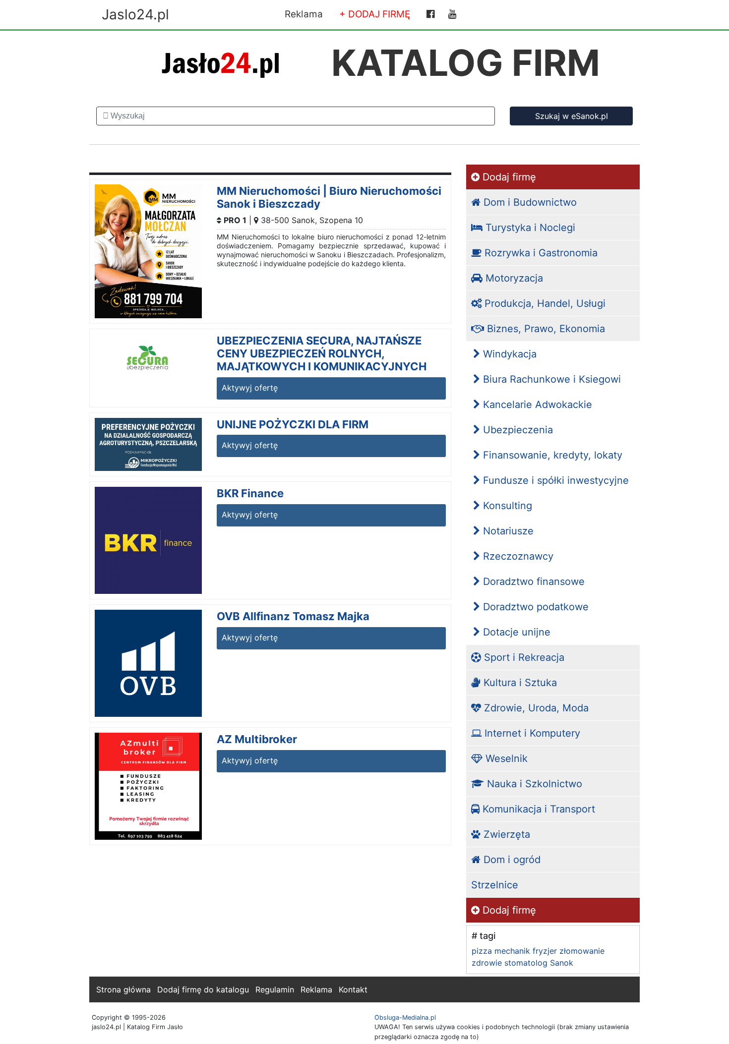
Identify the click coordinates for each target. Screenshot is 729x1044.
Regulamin (274, 989)
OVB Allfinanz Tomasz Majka (293, 616)
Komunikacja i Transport (537, 809)
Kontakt (353, 989)
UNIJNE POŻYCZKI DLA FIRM (292, 424)
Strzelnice (494, 885)
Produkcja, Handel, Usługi (544, 303)
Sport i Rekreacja (522, 657)
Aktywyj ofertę (250, 388)
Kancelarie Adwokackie (536, 404)
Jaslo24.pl (135, 14)
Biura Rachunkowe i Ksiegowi (550, 379)
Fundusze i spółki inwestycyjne (554, 480)
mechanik (512, 951)
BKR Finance (250, 493)
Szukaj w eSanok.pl (571, 116)
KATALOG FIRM (465, 63)
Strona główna (123, 989)
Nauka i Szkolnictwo (533, 784)
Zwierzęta (505, 834)
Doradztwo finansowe (532, 581)
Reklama (304, 14)
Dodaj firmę (508, 177)
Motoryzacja (513, 278)
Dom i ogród (511, 860)
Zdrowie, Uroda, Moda (535, 708)
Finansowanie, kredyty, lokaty (551, 455)
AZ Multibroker (257, 739)
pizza (482, 951)
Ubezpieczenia (516, 430)
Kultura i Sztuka (519, 683)
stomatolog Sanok (538, 963)
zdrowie (487, 963)
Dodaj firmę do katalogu (203, 989)
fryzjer (545, 951)
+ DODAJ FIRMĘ (374, 14)
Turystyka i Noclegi (529, 227)
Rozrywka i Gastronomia (540, 253)
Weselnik (505, 758)
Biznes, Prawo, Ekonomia (544, 329)
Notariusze (507, 531)
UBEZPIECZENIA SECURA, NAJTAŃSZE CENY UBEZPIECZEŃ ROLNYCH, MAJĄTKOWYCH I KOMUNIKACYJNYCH (321, 353)
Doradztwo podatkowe (534, 607)
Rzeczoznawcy (516, 556)
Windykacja (508, 354)
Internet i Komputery (531, 733)
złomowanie (582, 951)
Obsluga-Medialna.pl (405, 1017)
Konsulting (506, 506)
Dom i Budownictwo (529, 202)
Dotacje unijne (515, 632)
